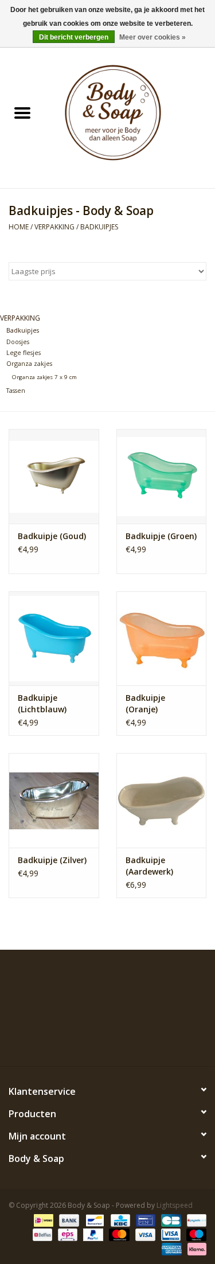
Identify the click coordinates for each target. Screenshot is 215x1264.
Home (19, 227)
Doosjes (17, 341)
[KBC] (119, 1219)
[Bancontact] (93, 1219)
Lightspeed (175, 1205)
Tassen (15, 390)
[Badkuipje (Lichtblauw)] (54, 638)
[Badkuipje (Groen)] (161, 476)
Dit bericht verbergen (73, 37)
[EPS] (66, 1234)
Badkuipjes (99, 227)
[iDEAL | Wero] (42, 1219)
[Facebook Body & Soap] (66, 1040)
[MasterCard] (118, 1234)
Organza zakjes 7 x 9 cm (44, 377)
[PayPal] (92, 1234)
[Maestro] (194, 1234)
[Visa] (144, 1234)
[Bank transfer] (68, 1219)
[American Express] (170, 1248)
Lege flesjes (23, 352)
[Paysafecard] (194, 1219)
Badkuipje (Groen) (161, 535)
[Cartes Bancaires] (169, 1219)
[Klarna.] (194, 1248)
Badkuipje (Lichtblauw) (42, 703)
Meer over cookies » (152, 37)
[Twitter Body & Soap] (87, 1040)
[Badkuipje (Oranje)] (161, 638)
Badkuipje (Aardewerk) (149, 866)
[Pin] (144, 1219)
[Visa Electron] (169, 1234)
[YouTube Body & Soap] (128, 1040)
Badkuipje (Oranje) (145, 703)
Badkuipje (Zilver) (52, 860)
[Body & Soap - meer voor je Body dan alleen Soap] (130, 113)
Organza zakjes (29, 363)
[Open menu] (22, 112)
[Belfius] (41, 1234)
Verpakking (54, 227)
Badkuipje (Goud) (52, 535)
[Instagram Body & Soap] (149, 1040)
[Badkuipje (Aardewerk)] (161, 800)
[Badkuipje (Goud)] (54, 476)
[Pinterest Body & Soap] (108, 1040)
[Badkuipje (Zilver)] (54, 800)
